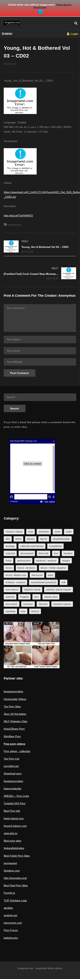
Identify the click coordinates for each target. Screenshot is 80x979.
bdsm (18, 539)
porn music (11, 604)
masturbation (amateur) (43, 582)
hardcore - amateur (46, 560)
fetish (9, 560)
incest (9, 568)
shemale (43, 604)
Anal (30, 531)
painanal (10, 597)
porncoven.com (13, 922)
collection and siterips (32, 546)
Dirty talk (43, 553)
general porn (14, 225)
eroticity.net (10, 915)
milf (63, 582)
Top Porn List (11, 758)
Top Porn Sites (12, 706)
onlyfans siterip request (58, 589)
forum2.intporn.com (15, 825)
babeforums (11, 937)
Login (74, 33)
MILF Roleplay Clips (15, 721)
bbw (8, 539)
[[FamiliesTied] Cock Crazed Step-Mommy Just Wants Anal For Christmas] (40, 273)
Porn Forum (11, 930)
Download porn (13, 773)
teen (23, 611)
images (66, 560)
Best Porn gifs (12, 810)
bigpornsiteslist (12, 788)
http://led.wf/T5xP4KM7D (18, 215)
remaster (28, 604)
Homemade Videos (15, 699)
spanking (10, 611)
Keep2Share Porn (14, 728)
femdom (68, 553)
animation (44, 531)
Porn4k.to (9, 892)
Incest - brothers (26, 568)
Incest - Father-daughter (53, 568)
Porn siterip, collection (17, 751)
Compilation (55, 546)
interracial (37, 575)
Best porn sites (12, 840)
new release (12, 589)
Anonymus (67, 295)
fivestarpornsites (13, 691)
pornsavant (10, 863)
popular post (50, 597)
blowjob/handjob (61, 539)
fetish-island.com (14, 818)
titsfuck (35, 611)
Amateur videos (14, 531)
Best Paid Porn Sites (16, 885)
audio (69, 531)
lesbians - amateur (15, 582)
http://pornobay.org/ (15, 878)
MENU (8, 33)
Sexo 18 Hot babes (15, 713)
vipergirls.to (10, 833)
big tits (43, 539)
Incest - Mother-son (16, 575)
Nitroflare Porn (12, 736)
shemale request (62, 604)
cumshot (10, 553)
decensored (26, 553)
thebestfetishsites (14, 848)
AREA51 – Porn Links (16, 795)
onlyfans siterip (32, 589)
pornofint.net (11, 766)
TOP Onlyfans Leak (15, 900)
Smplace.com (12, 870)
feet (56, 553)
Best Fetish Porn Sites (17, 855)
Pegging (24, 597)
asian (57, 531)
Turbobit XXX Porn (14, 803)
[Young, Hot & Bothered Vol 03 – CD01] (40, 246)
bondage (10, 546)
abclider (8, 907)
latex (50, 575)
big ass (31, 539)
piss (36, 597)
